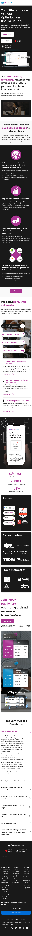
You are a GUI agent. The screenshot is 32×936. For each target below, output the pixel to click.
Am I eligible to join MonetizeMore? (13, 781)
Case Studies (26, 877)
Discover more (7, 374)
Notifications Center (26, 881)
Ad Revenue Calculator (26, 888)
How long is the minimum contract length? (13, 806)
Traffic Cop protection (10, 351)
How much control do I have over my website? (14, 797)
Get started (7, 34)
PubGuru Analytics (5, 884)
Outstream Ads (5, 895)
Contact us (16, 873)
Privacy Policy (15, 882)
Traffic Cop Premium (5, 872)
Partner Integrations (27, 884)
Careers (16, 880)
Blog (27, 869)
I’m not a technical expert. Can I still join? (13, 815)
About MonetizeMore (16, 870)
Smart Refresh (5, 886)
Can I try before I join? (8, 823)
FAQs (16, 875)
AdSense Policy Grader (5, 897)
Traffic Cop (5, 877)
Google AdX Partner (5, 879)
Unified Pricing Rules (5, 890)
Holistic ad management (11, 326)
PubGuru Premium (5, 869)
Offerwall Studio (5, 893)
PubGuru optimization (9, 342)
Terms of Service (16, 884)
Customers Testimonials (26, 874)
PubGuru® (5, 875)
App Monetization (5, 882)
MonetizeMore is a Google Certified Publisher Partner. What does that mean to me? (13, 832)
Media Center (26, 878)
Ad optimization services (10, 334)
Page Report (5, 888)
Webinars (26, 871)
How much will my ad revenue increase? (11, 789)
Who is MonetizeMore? (9, 732)
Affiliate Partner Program (16, 877)
